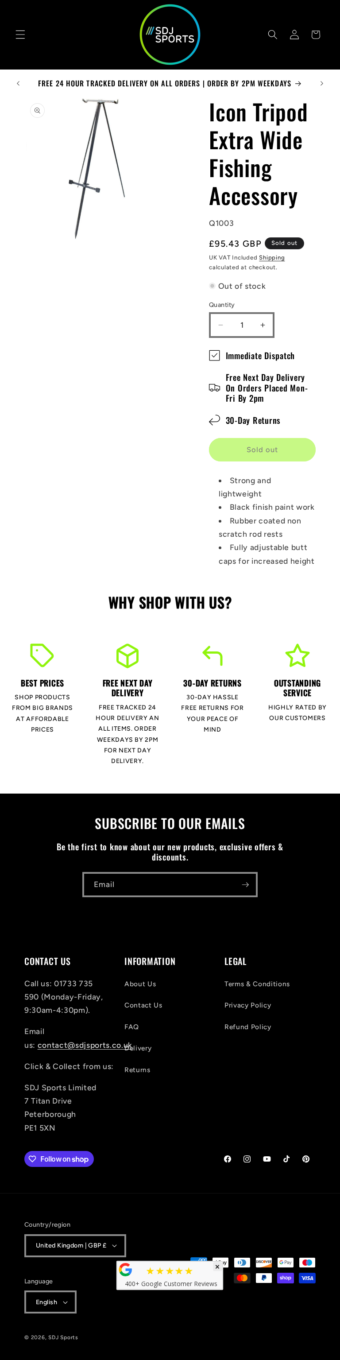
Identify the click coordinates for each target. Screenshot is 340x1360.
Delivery (137, 1048)
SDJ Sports (63, 1337)
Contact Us (143, 1005)
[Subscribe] (245, 885)
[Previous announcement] (18, 83)
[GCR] (126, 1270)
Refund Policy (247, 1027)
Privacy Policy (247, 1005)
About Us (140, 984)
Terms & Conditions (257, 984)
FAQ (131, 1027)
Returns (137, 1070)
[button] (20, 34)
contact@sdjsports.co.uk (85, 1045)
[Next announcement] (322, 83)
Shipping (272, 257)
